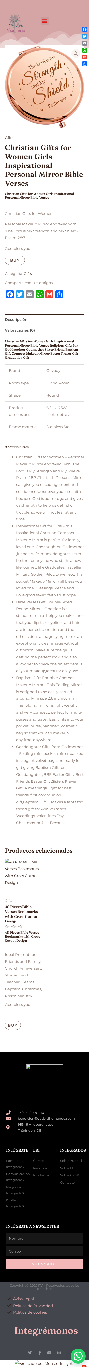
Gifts (9, 137)
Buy (15, 260)
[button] (45, 21)
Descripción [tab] (16, 319)
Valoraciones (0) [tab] (20, 330)
